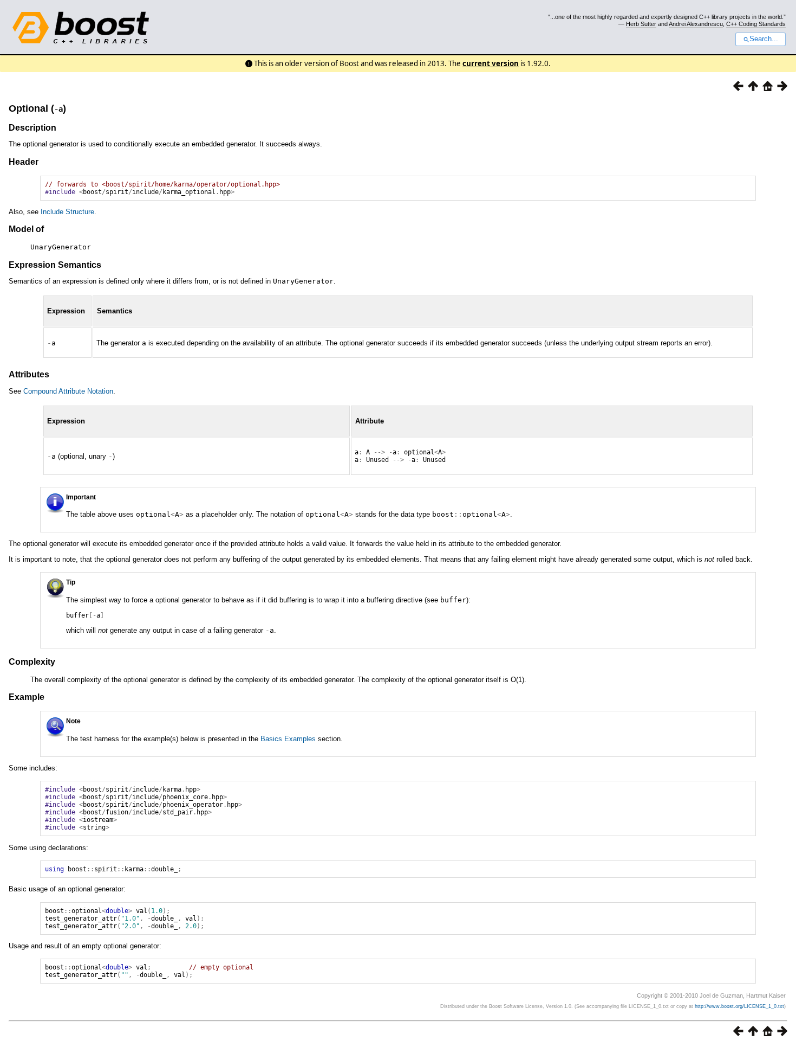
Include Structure (67, 212)
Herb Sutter (641, 24)
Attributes (29, 374)
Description (32, 127)
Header (23, 161)
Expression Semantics (55, 264)
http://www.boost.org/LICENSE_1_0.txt (739, 1006)
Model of (26, 229)
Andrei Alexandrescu (696, 24)
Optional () (37, 108)
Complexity (32, 661)
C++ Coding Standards (756, 24)
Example (26, 697)
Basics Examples (288, 739)
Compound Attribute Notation (68, 391)
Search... (763, 39)
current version (490, 63)
